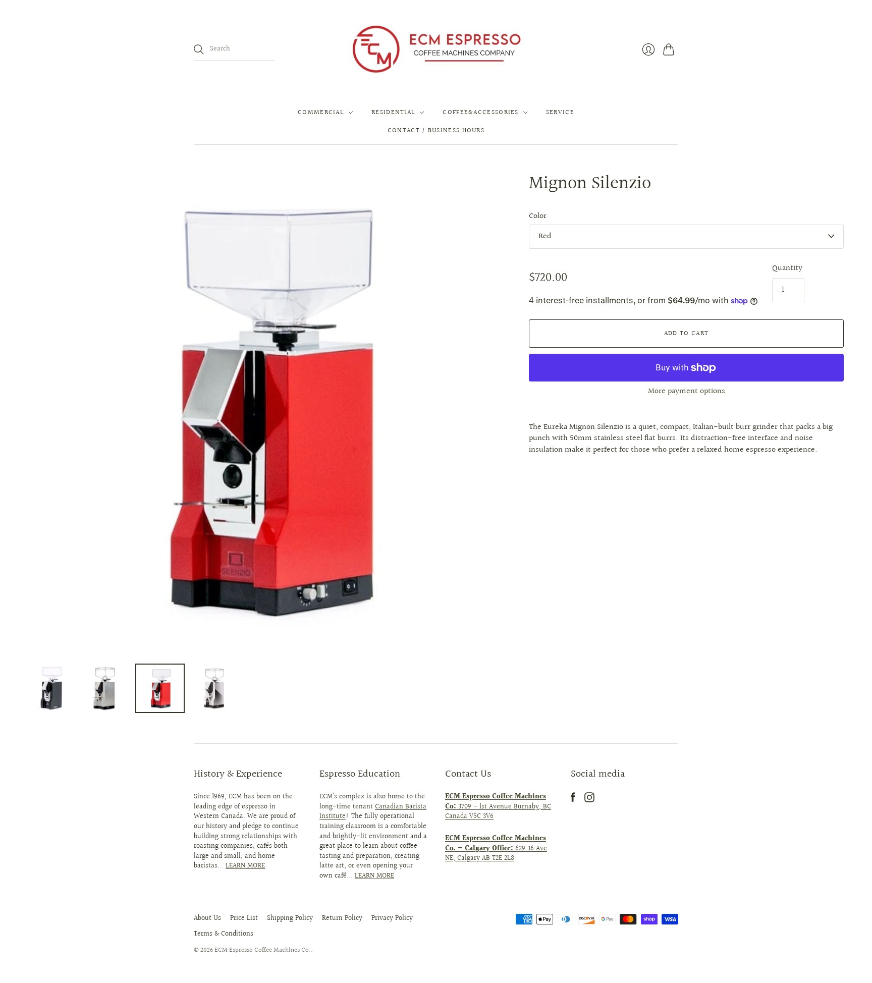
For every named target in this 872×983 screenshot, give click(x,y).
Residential (393, 112)
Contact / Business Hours (436, 131)
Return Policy (342, 918)
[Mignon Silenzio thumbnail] (51, 688)
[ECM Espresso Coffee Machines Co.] (436, 49)
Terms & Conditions (223, 934)
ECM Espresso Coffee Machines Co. (262, 950)
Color (538, 216)
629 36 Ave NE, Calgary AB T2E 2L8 (496, 848)
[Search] (199, 49)
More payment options (686, 391)
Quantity (787, 268)
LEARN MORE (245, 865)
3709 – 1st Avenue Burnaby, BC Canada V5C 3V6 (498, 806)
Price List (244, 918)
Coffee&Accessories (480, 112)
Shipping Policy (290, 918)
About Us (207, 918)
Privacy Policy (392, 918)
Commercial (321, 112)
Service (560, 112)
